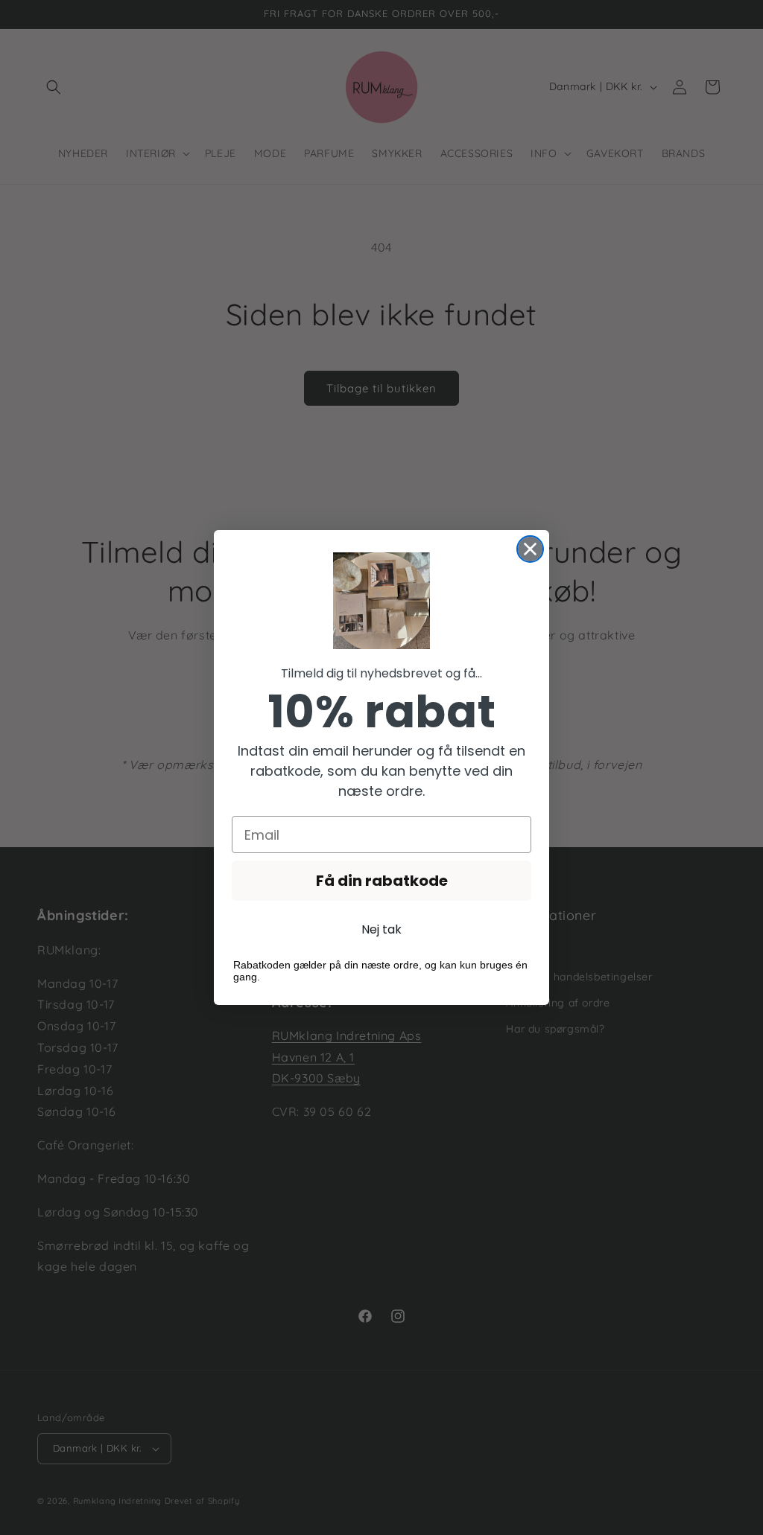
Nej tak (381, 929)
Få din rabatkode (382, 880)
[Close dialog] (530, 549)
